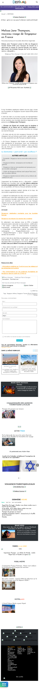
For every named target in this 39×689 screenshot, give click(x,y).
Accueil (3, 14)
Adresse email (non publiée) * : (10, 307)
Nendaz (19, 384)
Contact (29, 648)
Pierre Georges (15, 54)
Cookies (20, 653)
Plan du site (21, 651)
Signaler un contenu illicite (22, 649)
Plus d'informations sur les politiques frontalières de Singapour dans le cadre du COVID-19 (19, 272)
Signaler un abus (6, 347)
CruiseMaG (11, 652)
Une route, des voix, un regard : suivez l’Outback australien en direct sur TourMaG (19, 527)
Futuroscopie (11, 655)
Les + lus (8, 502)
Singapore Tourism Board (24, 293)
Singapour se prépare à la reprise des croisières (16, 218)
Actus (19, 431)
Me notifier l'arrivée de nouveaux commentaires (17, 336)
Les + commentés (16, 502)
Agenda (29, 651)
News (3, 502)
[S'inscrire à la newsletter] (4, 684)
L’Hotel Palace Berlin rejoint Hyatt (14, 603)
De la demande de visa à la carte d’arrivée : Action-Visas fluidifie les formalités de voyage (17, 435)
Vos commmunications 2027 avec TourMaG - (19, 7)
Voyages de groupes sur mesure (13, 409)
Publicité (29, 649)
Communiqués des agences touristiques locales (19, 404)
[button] (1, 465)
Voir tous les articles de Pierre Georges (14, 283)
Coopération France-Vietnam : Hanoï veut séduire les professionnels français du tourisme (19, 566)
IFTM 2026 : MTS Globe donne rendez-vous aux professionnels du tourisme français (16, 509)
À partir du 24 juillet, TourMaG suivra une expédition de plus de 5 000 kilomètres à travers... (26, 532)
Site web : (4, 313)
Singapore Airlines (12, 293)
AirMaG (10, 648)
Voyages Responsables (12, 669)
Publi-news (19, 562)
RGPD (19, 652)
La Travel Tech (12, 656)
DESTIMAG (10, 14)
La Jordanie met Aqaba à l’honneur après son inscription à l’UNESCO (10, 371)
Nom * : (4, 301)
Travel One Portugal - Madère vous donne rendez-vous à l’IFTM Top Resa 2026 (19, 506)
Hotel (19, 599)
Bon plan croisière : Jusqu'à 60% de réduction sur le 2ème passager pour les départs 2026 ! (19, 579)
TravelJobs (11, 663)
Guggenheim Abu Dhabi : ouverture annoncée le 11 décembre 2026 (28, 370)
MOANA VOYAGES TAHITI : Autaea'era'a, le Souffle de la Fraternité (18, 514)
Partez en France (11, 661)
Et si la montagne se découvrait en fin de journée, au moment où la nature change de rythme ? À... (26, 388)
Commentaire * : (6, 318)
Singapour (35, 293)
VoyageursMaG (12, 667)
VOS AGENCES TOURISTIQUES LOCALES (20, 484)
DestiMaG (11, 653)
